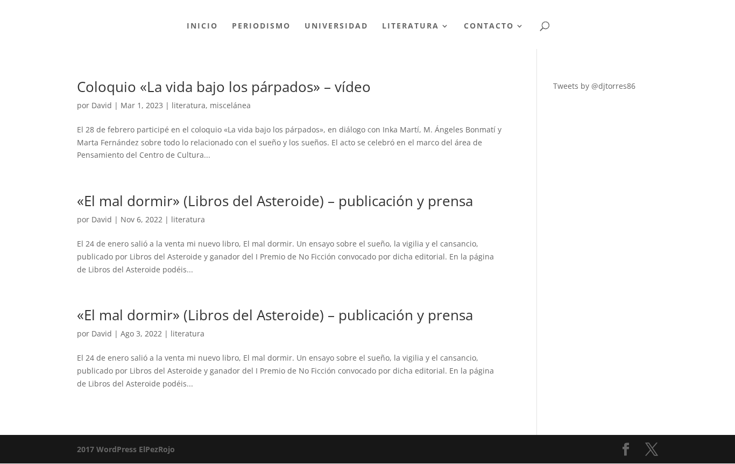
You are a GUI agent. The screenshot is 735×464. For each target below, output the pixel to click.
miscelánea (230, 105)
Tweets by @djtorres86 (594, 86)
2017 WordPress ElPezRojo (126, 449)
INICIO (202, 26)
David (101, 105)
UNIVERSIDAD (336, 26)
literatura (189, 105)
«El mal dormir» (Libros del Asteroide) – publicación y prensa (275, 200)
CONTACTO (489, 26)
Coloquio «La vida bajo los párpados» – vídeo (224, 86)
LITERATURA (410, 26)
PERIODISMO (261, 26)
